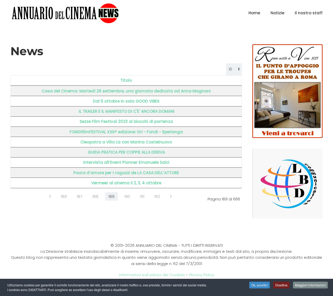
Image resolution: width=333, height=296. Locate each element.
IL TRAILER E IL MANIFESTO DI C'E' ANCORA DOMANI (126, 111)
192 (157, 196)
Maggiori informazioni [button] (310, 285)
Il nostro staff (309, 13)
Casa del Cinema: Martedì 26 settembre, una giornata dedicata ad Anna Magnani (126, 91)
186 (64, 196)
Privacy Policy (201, 275)
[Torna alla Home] (65, 13)
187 (79, 196)
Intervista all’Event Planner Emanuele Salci (126, 162)
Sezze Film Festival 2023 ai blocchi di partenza (126, 121)
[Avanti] (170, 196)
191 (142, 196)
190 (127, 196)
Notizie (277, 13)
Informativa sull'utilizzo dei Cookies (152, 275)
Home (254, 13)
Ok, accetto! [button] (259, 285)
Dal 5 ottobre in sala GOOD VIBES (126, 101)
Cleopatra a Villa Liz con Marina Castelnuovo (126, 142)
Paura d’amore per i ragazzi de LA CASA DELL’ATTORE (126, 172)
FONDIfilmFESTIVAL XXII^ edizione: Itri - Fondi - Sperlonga (126, 132)
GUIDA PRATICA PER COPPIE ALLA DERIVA (126, 152)
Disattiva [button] (281, 285)
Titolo (126, 80)
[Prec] (50, 196)
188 (95, 196)
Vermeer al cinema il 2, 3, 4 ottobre (126, 183)
